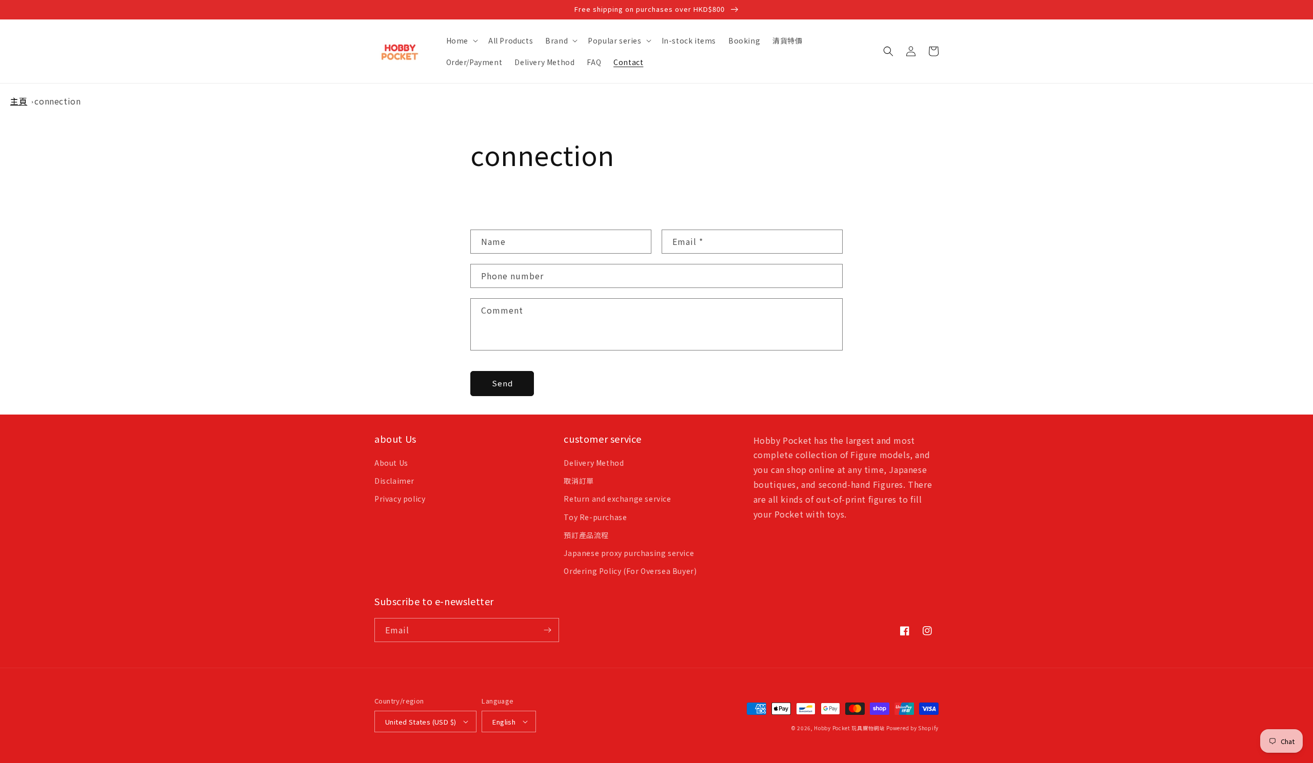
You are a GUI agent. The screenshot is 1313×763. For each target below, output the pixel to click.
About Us (391, 463)
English (503, 722)
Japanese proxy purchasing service (629, 553)
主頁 (18, 101)
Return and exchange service (617, 498)
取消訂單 (578, 481)
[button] (461, 40)
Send (502, 383)
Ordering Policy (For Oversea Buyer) (630, 571)
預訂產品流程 (586, 535)
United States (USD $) (420, 722)
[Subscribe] (547, 630)
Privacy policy (399, 498)
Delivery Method (594, 463)
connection (57, 101)
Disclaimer (394, 481)
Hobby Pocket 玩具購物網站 (849, 728)
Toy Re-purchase (595, 517)
